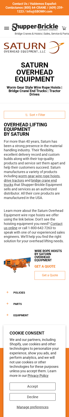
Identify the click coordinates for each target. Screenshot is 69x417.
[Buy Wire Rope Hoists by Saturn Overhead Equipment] (17, 264)
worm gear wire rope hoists (39, 176)
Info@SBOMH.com (39, 11)
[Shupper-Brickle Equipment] (35, 27)
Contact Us (19, 4)
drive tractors (14, 180)
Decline (32, 397)
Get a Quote (50, 275)
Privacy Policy (38, 376)
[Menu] (6, 28)
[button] (64, 28)
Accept (32, 386)
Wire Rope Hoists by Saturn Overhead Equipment (48, 255)
